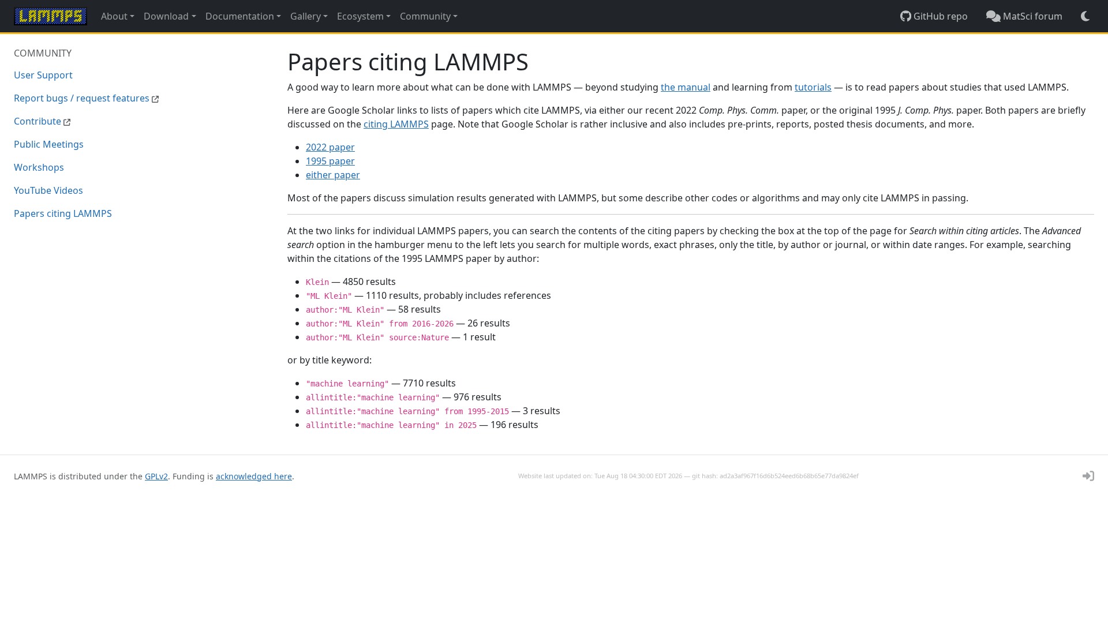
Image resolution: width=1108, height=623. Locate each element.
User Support (43, 75)
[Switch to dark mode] (1085, 16)
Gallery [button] (305, 16)
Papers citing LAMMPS (63, 213)
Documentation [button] (239, 16)
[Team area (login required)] (1088, 476)
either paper (333, 174)
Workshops (39, 167)
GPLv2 (156, 476)
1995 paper (330, 161)
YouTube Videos (48, 190)
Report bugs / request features (83, 98)
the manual (685, 87)
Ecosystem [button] (360, 16)
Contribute (38, 121)
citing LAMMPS (396, 124)
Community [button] (425, 16)
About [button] (114, 16)
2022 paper (330, 147)
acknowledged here (254, 476)
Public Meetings (49, 144)
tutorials (813, 87)
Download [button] (166, 16)
